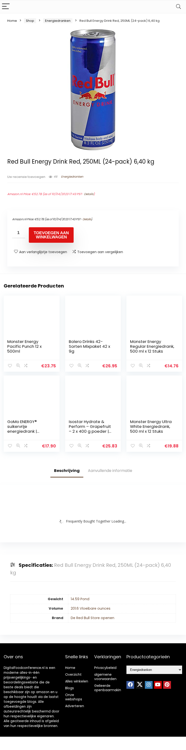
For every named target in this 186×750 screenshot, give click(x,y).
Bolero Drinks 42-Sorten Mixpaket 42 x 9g (89, 346)
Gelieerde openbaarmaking (108, 687)
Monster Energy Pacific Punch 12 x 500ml (24, 346)
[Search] (178, 6)
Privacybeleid (105, 667)
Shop (30, 20)
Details (88, 194)
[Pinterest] (167, 685)
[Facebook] (130, 685)
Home (12, 20)
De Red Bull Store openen (92, 617)
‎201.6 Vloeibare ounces (90, 608)
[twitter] (139, 685)
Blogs (69, 688)
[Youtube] (158, 685)
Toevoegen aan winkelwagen (51, 235)
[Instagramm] (149, 685)
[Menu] (6, 6)
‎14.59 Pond (80, 599)
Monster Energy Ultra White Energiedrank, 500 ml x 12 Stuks (151, 426)
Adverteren (74, 706)
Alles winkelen (76, 681)
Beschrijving (67, 470)
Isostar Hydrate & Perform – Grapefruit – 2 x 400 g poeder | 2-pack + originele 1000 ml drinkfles (90, 431)
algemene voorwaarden (105, 676)
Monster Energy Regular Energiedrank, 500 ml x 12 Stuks (152, 346)
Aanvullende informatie (110, 470)
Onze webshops (73, 697)
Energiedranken (57, 20)
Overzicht (73, 674)
